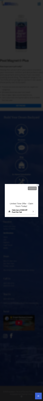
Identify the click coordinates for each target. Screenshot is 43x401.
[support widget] (38, 396)
